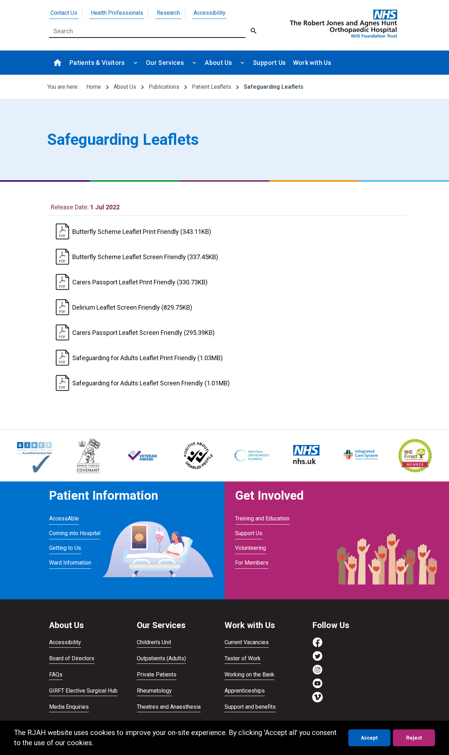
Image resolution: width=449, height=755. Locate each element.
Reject (414, 738)
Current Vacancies (246, 642)
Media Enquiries (69, 706)
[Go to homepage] (342, 23)
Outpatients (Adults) (161, 658)
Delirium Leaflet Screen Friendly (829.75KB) (132, 307)
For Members (251, 562)
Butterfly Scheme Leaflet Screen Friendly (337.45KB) (145, 257)
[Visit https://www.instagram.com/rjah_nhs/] (317, 673)
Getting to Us (65, 548)
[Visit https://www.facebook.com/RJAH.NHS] (317, 645)
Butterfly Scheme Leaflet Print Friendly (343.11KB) (141, 231)
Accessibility (210, 12)
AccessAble (64, 518)
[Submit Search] (254, 31)
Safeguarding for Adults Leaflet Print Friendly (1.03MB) (147, 358)
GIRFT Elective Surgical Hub (83, 690)
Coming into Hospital (74, 533)
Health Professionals (117, 12)
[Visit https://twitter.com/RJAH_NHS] (317, 659)
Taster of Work (242, 658)
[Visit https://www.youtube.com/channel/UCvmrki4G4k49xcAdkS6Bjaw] (317, 686)
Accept (369, 738)
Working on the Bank (249, 674)
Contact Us (64, 12)
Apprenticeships (244, 690)
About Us (125, 86)
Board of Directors (71, 658)
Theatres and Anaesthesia (169, 706)
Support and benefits (250, 706)
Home (93, 86)
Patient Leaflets (211, 86)
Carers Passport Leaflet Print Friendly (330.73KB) (140, 282)
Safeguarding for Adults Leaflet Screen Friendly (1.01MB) (151, 383)
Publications (164, 86)
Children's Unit (154, 642)
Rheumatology (154, 690)
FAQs (55, 674)
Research (168, 12)
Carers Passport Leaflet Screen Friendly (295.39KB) (143, 332)
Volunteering (250, 548)
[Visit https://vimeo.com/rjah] (317, 700)
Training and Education (262, 518)
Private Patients (156, 674)
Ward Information (70, 562)
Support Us (248, 533)
